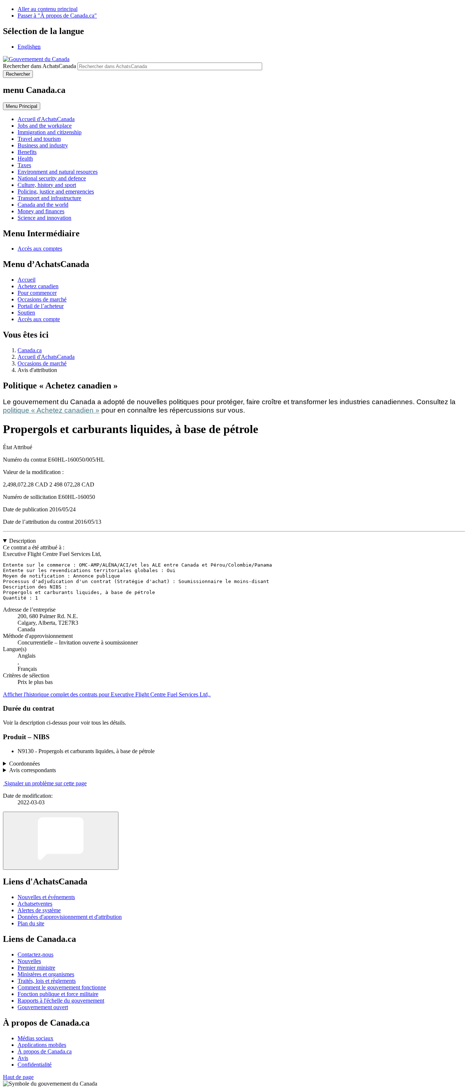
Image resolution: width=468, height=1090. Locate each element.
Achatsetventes (35, 904)
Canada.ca (30, 350)
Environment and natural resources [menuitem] (58, 172)
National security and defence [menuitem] (52, 178)
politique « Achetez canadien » (51, 410)
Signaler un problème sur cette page (45, 783)
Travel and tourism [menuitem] (39, 139)
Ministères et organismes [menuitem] (46, 974)
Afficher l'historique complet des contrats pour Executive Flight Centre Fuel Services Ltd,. (107, 694)
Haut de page (18, 1077)
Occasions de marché (42, 299)
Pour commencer (37, 293)
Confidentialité (35, 1064)
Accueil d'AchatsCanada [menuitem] (46, 119)
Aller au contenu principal (48, 9)
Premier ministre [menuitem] (36, 968)
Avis (23, 1058)
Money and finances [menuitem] (41, 211)
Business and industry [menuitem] (43, 145)
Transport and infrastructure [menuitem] (49, 198)
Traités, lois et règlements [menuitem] (47, 981)
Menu (21, 106)
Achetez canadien (38, 286)
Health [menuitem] (25, 158)
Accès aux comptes (40, 248)
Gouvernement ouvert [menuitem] (43, 1007)
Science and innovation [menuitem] (44, 218)
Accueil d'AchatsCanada (46, 357)
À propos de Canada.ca (45, 1051)
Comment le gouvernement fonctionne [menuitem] (62, 987)
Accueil (26, 280)
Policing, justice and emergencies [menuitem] (56, 191)
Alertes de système (39, 910)
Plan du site (31, 923)
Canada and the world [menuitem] (43, 205)
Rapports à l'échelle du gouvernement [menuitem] (61, 1000)
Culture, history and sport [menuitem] (47, 185)
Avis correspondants (32, 770)
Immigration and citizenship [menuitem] (50, 132)
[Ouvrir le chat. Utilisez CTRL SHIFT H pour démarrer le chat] (60, 841)
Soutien (26, 312)
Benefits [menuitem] (27, 152)
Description (22, 541)
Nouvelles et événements (46, 897)
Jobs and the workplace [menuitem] (45, 126)
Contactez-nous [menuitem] (35, 954)
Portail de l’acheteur (41, 306)
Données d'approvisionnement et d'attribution (70, 917)
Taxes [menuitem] (24, 165)
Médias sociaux (35, 1038)
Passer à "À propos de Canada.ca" (57, 15)
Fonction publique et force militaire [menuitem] (58, 994)
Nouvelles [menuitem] (29, 961)
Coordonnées (24, 763)
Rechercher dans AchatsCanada (39, 66)
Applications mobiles (42, 1045)
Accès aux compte (39, 319)
